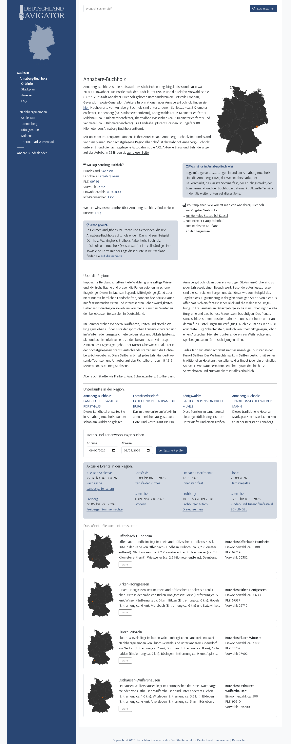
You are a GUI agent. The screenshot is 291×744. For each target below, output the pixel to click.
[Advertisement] (180, 44)
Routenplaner (111, 136)
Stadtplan (28, 89)
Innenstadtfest (193, 483)
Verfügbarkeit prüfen (171, 450)
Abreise (126, 443)
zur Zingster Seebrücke (201, 210)
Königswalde (30, 129)
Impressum (222, 740)
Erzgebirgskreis (108, 176)
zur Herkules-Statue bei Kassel (207, 215)
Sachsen (23, 72)
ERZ (111, 197)
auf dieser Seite (138, 152)
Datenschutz (240, 740)
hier (86, 107)
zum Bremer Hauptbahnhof (205, 220)
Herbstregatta (240, 483)
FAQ (24, 101)
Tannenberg (29, 123)
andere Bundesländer (32, 153)
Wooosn (140, 504)
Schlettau (28, 117)
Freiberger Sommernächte (105, 509)
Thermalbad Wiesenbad (37, 141)
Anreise (26, 95)
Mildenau (27, 135)
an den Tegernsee (198, 231)
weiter (125, 564)
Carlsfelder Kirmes (147, 483)
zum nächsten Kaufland (202, 225)
